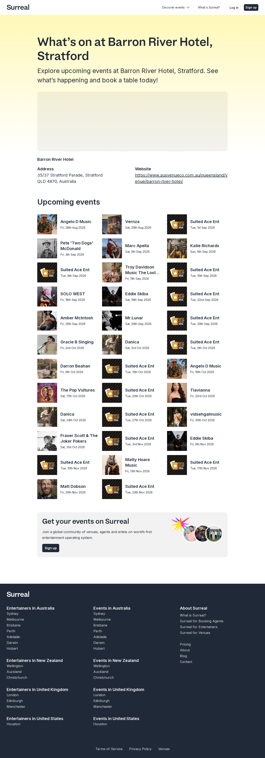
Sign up (251, 7)
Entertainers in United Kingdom (37, 689)
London (13, 695)
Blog (183, 656)
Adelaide (13, 637)
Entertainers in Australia (30, 608)
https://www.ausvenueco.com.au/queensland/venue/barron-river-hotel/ (181, 178)
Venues (164, 749)
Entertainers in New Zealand (35, 660)
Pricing (185, 644)
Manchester (16, 706)
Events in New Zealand (116, 660)
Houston (13, 724)
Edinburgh (15, 701)
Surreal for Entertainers (199, 627)
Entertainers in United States (35, 718)
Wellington (15, 666)
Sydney (12, 614)
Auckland (14, 672)
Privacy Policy (140, 749)
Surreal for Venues (195, 633)
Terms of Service (109, 749)
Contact (186, 662)
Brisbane (13, 625)
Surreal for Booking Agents (201, 621)
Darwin (12, 643)
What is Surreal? (209, 7)
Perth (11, 631)
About (185, 650)
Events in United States (116, 718)
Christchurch (17, 677)
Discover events (173, 7)
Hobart (12, 648)
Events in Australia (111, 608)
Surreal (18, 7)
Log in (234, 7)
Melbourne (15, 619)
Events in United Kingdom (118, 689)
